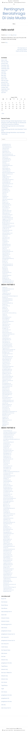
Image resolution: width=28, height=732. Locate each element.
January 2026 (4, 63)
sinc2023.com (4, 291)
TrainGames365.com (6, 171)
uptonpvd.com (6, 509)
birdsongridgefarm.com (8, 556)
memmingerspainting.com (7, 214)
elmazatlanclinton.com (6, 339)
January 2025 (4, 82)
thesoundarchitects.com (8, 529)
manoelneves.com (6, 164)
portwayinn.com (6, 526)
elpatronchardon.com (6, 372)
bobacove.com (5, 396)
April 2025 (3, 77)
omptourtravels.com (7, 575)
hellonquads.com (5, 325)
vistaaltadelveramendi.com (8, 435)
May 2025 (3, 75)
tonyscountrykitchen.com (7, 386)
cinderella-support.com (6, 210)
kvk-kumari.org (6, 585)
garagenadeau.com (6, 221)
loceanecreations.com (7, 554)
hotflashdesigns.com (6, 220)
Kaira (15, 728)
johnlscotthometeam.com (7, 230)
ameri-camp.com (5, 206)
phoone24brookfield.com (7, 397)
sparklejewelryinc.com (7, 489)
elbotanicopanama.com (7, 332)
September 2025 (5, 68)
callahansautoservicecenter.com (8, 349)
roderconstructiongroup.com (8, 321)
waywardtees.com (6, 151)
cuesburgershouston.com (8, 437)
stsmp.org (4, 162)
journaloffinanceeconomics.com (9, 584)
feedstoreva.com (5, 415)
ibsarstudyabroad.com (6, 317)
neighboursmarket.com (7, 563)
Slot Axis (3, 656)
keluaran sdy (4, 679)
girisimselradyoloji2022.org (7, 303)
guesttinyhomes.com (7, 449)
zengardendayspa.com (7, 488)
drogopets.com (5, 417)
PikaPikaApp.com (5, 178)
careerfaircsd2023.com (6, 275)
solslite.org (5, 525)
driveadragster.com (7, 444)
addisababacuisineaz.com (8, 590)
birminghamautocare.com (7, 384)
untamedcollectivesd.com (8, 518)
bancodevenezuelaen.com (7, 154)
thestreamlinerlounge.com (8, 568)
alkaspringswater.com (6, 359)
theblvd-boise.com (6, 238)
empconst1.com (5, 209)
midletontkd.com (6, 537)
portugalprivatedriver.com (7, 353)
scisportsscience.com (7, 588)
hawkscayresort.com (6, 324)
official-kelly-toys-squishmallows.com (9, 411)
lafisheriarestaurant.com (7, 377)
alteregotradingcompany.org (8, 258)
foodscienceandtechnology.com (9, 587)
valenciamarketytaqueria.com (9, 475)
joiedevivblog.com (6, 557)
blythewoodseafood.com (7, 393)
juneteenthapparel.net (7, 581)
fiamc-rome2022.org (6, 374)
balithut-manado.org (6, 257)
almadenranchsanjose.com (7, 251)
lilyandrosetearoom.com (8, 499)
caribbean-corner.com (7, 543)
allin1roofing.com (6, 530)
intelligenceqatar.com (6, 176)
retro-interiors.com (6, 237)
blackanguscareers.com (8, 564)
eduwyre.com (5, 235)
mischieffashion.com (6, 234)
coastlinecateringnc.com (8, 436)
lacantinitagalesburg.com (7, 343)
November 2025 (5, 67)
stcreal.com (4, 195)
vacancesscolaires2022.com (7, 282)
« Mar (2, 113)
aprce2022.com (5, 259)
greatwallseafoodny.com (8, 458)
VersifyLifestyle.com (6, 182)
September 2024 (5, 89)
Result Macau (4, 605)
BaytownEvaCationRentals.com (8, 172)
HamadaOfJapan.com (6, 180)
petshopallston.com (7, 467)
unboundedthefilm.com (7, 147)
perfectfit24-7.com (5, 352)
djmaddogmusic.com (7, 528)
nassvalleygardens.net (7, 573)
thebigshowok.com (7, 456)
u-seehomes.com (5, 231)
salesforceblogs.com (6, 169)
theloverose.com (6, 460)
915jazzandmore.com (6, 379)
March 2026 (4, 60)
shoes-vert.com (5, 331)
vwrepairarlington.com (7, 430)
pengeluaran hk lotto (6, 701)
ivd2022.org (4, 314)
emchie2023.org (5, 301)
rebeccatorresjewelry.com (7, 199)
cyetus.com (4, 248)
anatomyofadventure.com (8, 533)
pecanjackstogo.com (7, 487)
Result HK (3, 598)
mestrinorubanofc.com (7, 570)
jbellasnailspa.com (6, 387)
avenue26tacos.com (7, 468)
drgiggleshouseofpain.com (7, 219)
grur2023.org (4, 266)
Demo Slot (3, 614)
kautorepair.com (5, 336)
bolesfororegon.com (7, 566)
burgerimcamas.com (7, 591)
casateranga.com (6, 512)
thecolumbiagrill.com (6, 294)
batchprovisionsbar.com (7, 404)
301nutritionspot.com (7, 551)
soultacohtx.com (5, 422)
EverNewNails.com (6, 224)
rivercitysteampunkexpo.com (9, 546)
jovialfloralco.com (5, 228)
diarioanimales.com (6, 327)
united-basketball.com (7, 481)
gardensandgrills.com (7, 539)
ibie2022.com (4, 261)
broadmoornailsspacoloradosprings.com (11, 471)
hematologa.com (6, 446)
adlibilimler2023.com (6, 254)
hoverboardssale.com (6, 159)
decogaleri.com (5, 328)
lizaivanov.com (6, 447)
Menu (14, 23)
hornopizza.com (6, 443)
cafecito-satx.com (6, 484)
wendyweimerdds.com (6, 204)
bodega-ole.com (6, 567)
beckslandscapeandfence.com (9, 433)
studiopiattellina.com (6, 367)
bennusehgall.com (6, 318)
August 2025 (4, 70)
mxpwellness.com (6, 519)
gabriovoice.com (6, 461)
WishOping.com (5, 188)
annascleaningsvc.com (7, 494)
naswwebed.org (5, 255)
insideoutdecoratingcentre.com (8, 226)
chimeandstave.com (7, 457)
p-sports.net (5, 464)
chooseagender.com (6, 158)
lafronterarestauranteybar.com (9, 498)
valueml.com (4, 197)
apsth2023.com (5, 276)
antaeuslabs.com (5, 185)
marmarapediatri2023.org (7, 300)
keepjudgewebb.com (7, 532)
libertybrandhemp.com (7, 560)
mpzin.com (4, 193)
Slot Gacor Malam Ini (6, 672)
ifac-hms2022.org (5, 310)
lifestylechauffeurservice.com (8, 223)
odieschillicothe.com (6, 342)
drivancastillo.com (6, 535)
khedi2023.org (5, 297)
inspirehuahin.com (6, 213)
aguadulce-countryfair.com (7, 380)
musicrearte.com (5, 407)
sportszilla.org (5, 403)
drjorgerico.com (5, 202)
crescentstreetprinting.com (8, 442)
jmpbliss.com (4, 200)
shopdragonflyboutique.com (8, 401)
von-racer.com (5, 355)
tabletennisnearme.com (7, 420)
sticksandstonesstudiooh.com (9, 513)
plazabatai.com (5, 322)
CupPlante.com (5, 192)
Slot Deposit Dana (5, 650)
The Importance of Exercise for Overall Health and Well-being (21, 49)
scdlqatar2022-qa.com (6, 293)
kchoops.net (5, 547)
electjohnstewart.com (7, 574)
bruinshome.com (6, 492)
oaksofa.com (4, 421)
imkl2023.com (4, 273)
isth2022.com (4, 287)
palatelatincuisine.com (7, 451)
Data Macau (4, 608)
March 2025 (4, 79)
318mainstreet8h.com (6, 360)
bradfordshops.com (6, 250)
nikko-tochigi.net (6, 542)
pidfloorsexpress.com (6, 152)
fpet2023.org (4, 240)
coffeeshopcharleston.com (7, 356)
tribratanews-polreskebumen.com (10, 577)
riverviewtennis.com (6, 410)
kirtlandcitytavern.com (7, 550)
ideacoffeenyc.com (6, 341)
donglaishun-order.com (7, 373)
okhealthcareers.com (6, 144)
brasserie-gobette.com (6, 405)
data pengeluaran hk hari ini (19, 2)
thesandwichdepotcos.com (7, 217)
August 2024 (4, 90)
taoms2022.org (5, 311)
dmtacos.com (5, 440)
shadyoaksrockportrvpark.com (8, 334)
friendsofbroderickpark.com (7, 366)
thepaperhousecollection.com (9, 522)
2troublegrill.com (6, 511)
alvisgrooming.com (6, 390)
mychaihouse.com (5, 389)
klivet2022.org (5, 308)
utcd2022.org (4, 304)
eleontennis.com (5, 247)
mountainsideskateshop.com (9, 549)
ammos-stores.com (7, 553)
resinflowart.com (6, 463)
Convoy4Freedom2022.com (7, 265)
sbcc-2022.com (5, 262)
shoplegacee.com (5, 189)
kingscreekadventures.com (7, 183)
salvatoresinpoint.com (6, 227)
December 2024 (5, 84)
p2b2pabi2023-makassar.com (8, 288)
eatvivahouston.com (7, 454)
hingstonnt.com (5, 157)
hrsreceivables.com (6, 207)
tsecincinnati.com (5, 319)
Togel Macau (4, 666)
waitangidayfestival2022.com (8, 281)
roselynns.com (5, 166)
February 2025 (4, 80)
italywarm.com (6, 582)
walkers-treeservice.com (8, 515)
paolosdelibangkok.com (7, 394)
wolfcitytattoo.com (6, 495)
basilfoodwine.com (7, 540)
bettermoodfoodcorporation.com (8, 155)
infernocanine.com (7, 520)
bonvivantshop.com (6, 190)
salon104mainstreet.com (7, 358)
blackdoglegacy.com (7, 453)
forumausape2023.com (6, 272)
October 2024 (4, 87)
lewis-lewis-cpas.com (6, 245)
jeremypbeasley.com (6, 216)
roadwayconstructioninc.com (8, 400)
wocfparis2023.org (6, 290)
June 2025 (3, 73)
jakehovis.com (5, 381)
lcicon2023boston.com (6, 279)
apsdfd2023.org (5, 271)
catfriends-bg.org (5, 148)
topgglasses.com (6, 470)
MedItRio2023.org (5, 278)
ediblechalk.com (5, 418)
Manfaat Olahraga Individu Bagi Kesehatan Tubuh (13, 121)
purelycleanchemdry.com (7, 186)
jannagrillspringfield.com (7, 369)
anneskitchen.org (6, 474)
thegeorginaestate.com (6, 391)
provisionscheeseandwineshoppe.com (10, 296)
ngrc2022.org (4, 242)
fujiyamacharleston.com (7, 370)
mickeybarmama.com (6, 398)
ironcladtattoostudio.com (8, 491)
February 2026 (4, 62)
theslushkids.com (6, 502)
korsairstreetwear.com (7, 466)
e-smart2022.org (5, 241)
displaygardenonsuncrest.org (8, 412)
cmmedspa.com (6, 536)
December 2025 (5, 65)
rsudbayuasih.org (6, 578)
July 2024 (3, 92)
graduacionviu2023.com (8, 485)
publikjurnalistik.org (7, 580)
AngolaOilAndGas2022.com (7, 264)
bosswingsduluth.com (6, 383)
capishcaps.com (5, 424)
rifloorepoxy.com (6, 506)
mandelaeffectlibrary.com (7, 165)
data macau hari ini (6, 708)
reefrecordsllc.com (7, 477)
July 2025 (3, 72)
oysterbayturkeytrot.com (8, 497)
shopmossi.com (6, 516)
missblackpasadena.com (8, 473)
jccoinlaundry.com (5, 335)
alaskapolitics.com (6, 161)
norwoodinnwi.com (7, 561)
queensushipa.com (6, 203)
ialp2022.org (4, 307)
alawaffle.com (6, 478)
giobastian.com (6, 504)
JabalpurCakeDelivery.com (7, 173)
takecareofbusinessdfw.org (7, 179)
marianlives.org (5, 149)
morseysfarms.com (6, 408)
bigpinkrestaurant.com (6, 211)
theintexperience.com (6, 145)
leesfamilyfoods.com (6, 244)
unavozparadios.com (6, 329)
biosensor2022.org (6, 305)
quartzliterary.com (6, 365)
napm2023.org (5, 269)
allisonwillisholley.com (7, 523)
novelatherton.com (7, 571)
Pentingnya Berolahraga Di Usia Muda (14, 13)
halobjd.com (4, 175)
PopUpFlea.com (5, 196)
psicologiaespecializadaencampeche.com (11, 439)
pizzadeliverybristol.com (7, 345)
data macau (4, 627)
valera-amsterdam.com (7, 559)
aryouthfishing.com (7, 480)
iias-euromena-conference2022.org (9, 312)
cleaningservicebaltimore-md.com (10, 432)
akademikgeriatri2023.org (7, 298)
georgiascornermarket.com (7, 350)
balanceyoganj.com (6, 168)
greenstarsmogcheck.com (7, 346)
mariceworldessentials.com (7, 376)
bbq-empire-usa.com (6, 414)
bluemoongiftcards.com (8, 544)
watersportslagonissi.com (7, 233)
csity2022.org (4, 315)
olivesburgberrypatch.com (8, 501)
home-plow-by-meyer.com (8, 450)
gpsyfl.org (4, 425)
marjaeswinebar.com (6, 338)
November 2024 (5, 85)
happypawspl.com (6, 348)
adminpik (14, 35)
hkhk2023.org (5, 268)
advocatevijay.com (6, 252)
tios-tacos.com (6, 482)
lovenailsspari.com (6, 362)
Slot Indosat (4, 602)
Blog (6, 42)
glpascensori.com (6, 505)
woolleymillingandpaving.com (9, 508)
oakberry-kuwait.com (6, 363)
